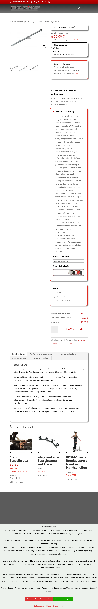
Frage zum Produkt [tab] (40, 358)
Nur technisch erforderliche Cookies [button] (39, 599)
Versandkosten (74, 40)
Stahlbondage (20, 21)
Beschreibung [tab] (18, 354)
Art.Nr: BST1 (76, 465)
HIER (76, 73)
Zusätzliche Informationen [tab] (42, 354)
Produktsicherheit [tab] (67, 354)
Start (12, 21)
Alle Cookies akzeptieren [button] (63, 599)
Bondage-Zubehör (35, 21)
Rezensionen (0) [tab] (19, 358)
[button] (44, 45)
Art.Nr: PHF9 (48, 464)
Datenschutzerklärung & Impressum (49, 606)
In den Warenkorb (73, 329)
